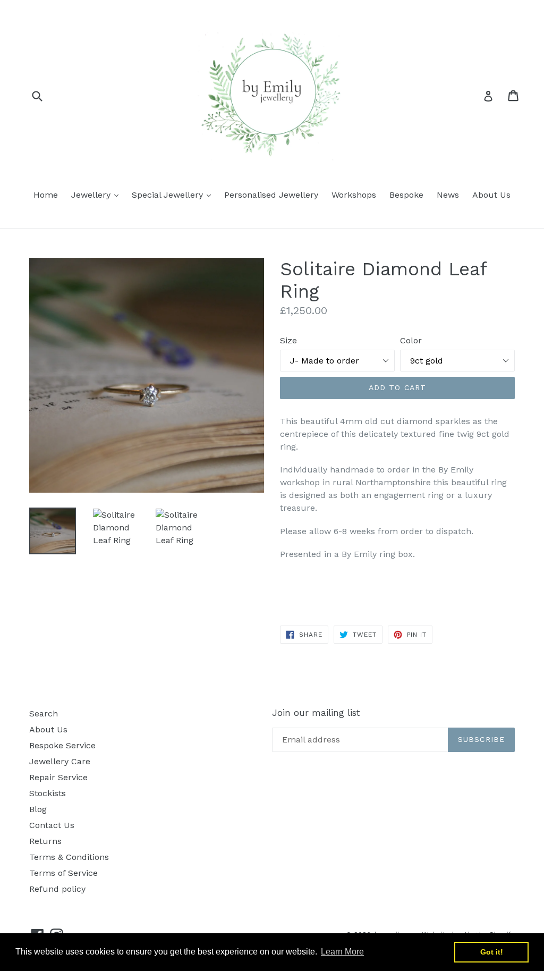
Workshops (354, 195)
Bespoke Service (62, 745)
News (448, 195)
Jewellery (97, 194)
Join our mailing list (316, 712)
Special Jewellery (174, 194)
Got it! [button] (491, 952)
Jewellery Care (59, 761)
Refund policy (57, 889)
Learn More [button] (342, 951)
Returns (45, 841)
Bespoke (406, 195)
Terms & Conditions (69, 857)
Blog (38, 809)
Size (288, 340)
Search (43, 713)
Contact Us (51, 825)
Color (411, 340)
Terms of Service (63, 873)
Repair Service (58, 777)
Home (45, 195)
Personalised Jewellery (271, 195)
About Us (491, 195)
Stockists (47, 793)
